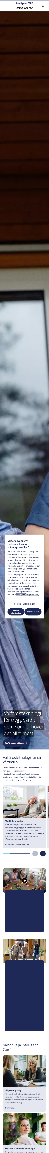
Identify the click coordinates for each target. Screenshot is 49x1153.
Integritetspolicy (32, 594)
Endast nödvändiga (16, 611)
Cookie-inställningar (24, 603)
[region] (24, 577)
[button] (43, 853)
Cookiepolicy (21, 594)
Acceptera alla (33, 612)
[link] (17, 844)
